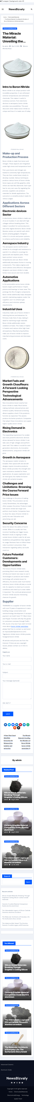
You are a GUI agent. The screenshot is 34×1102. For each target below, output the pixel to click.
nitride (6, 48)
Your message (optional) (11, 681)
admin (18, 760)
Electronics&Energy (13, 1095)
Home (10, 1092)
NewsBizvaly (17, 9)
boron (26, 46)
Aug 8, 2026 (15, 799)
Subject (5, 672)
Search (7, 876)
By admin (5, 46)
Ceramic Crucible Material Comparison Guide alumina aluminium (16, 827)
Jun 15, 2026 (15, 865)
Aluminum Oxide (6, 1070)
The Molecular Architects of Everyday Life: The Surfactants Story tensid (16, 918)
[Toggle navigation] (3, 9)
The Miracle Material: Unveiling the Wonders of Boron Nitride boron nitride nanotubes (16, 43)
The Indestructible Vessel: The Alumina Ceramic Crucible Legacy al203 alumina (15, 924)
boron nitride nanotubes (19, 626)
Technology (25, 1095)
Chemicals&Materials (9, 28)
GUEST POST (18, 1099)
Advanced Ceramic (7, 1064)
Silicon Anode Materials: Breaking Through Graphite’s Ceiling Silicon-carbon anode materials (16, 796)
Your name (6, 656)
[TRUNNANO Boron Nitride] (17, 131)
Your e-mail (7, 664)
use (10, 48)
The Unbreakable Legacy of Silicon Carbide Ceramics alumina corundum (16, 860)
